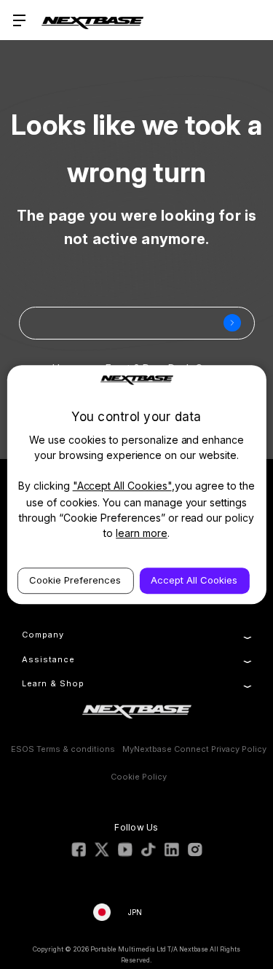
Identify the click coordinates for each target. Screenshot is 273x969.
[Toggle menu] (20, 20)
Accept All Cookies (194, 580)
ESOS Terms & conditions (63, 749)
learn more (141, 533)
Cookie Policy (139, 777)
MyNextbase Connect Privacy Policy (194, 749)
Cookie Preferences (75, 580)
